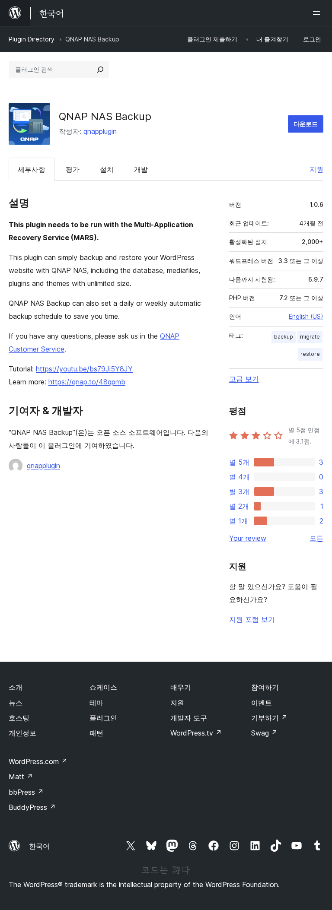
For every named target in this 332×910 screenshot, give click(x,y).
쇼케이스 (103, 687)
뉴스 (15, 702)
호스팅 (19, 717)
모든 (316, 538)
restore (310, 354)
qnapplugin (100, 131)
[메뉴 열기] (318, 13)
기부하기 (269, 717)
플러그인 (103, 717)
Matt (21, 776)
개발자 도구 (188, 717)
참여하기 (265, 687)
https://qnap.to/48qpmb (86, 381)
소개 (15, 687)
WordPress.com (38, 761)
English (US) (306, 316)
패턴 (96, 733)
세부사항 (31, 169)
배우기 (180, 687)
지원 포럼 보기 (252, 619)
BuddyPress (32, 807)
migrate (310, 336)
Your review (247, 538)
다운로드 (306, 123)
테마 (96, 702)
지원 (316, 169)
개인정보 (22, 733)
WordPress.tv (196, 733)
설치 (107, 169)
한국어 (39, 846)
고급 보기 (244, 378)
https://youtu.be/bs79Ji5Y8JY (84, 369)
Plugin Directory (31, 39)
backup (283, 336)
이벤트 (261, 702)
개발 (141, 169)
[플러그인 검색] (100, 69)
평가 (73, 169)
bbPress (26, 792)
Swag (264, 733)
